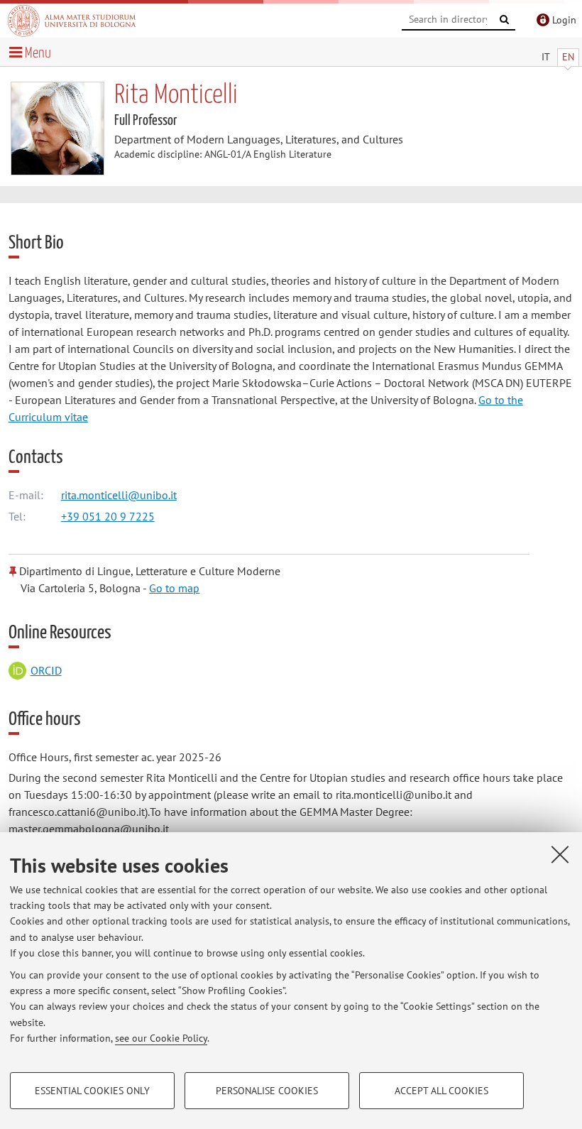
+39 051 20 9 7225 (108, 516)
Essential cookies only (92, 1090)
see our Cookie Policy (161, 1038)
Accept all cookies (441, 1090)
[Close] (560, 854)
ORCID (46, 670)
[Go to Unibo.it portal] (71, 21)
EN (568, 56)
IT (546, 56)
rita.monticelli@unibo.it (119, 495)
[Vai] (504, 20)
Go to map (174, 588)
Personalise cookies (267, 1090)
